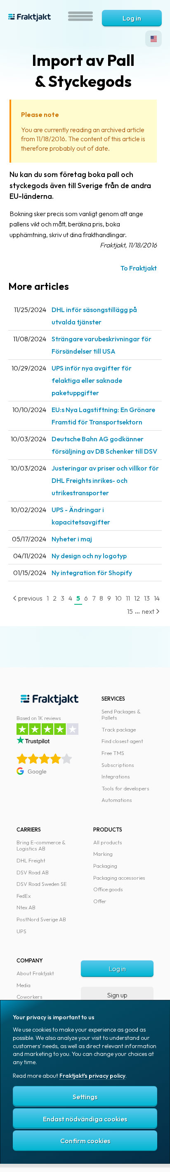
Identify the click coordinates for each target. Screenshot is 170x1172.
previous (29, 598)
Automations (117, 800)
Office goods (108, 889)
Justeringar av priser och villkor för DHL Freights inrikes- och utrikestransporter (105, 480)
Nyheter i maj (72, 539)
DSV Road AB (33, 872)
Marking (103, 853)
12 (137, 598)
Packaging (105, 865)
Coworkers (29, 996)
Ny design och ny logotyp (89, 556)
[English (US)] (153, 38)
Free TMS (113, 753)
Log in (132, 18)
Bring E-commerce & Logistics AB (41, 845)
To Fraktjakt (138, 268)
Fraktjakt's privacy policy (92, 1075)
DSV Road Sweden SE (42, 884)
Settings (85, 1097)
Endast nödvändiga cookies (85, 1119)
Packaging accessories (119, 877)
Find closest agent (122, 741)
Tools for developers (125, 788)
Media (24, 985)
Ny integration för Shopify (92, 573)
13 (147, 598)
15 (130, 611)
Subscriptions (118, 765)
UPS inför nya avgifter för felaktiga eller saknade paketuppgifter (92, 380)
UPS (21, 931)
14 (157, 598)
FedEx (24, 895)
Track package (119, 729)
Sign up (117, 995)
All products (107, 842)
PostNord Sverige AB (41, 919)
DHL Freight (31, 860)
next (149, 611)
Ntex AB (26, 907)
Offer (99, 901)
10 (118, 598)
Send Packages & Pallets (121, 714)
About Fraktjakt (35, 973)
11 (128, 598)
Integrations (116, 776)
